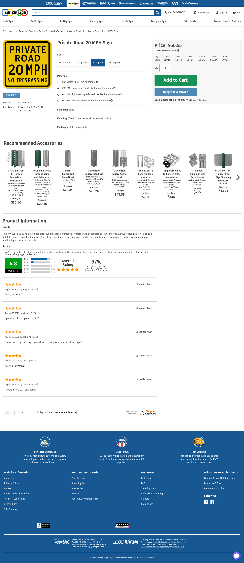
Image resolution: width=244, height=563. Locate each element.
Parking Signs (66, 21)
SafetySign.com (10, 31)
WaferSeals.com (178, 547)
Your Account (78, 478)
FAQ (143, 483)
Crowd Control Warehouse (175, 542)
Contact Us (10, 488)
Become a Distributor (215, 488)
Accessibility (10, 504)
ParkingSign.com (159, 545)
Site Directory (11, 509)
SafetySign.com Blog (152, 493)
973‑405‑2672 (199, 100)
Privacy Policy (11, 483)
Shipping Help (148, 488)
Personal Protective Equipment (228, 21)
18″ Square (81, 62)
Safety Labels (190, 21)
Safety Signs (7, 21)
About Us (9, 478)
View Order (77, 488)
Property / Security (28, 31)
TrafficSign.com (146, 545)
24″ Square (98, 62)
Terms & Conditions (14, 498)
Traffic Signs (36, 21)
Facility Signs (127, 21)
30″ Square (115, 62)
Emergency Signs (158, 21)
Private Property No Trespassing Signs (56, 31)
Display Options (44, 412)
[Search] (157, 12)
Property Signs (96, 21)
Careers (145, 498)
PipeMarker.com (172, 545)
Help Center (147, 478)
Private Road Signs (84, 31)
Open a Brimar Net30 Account (220, 478)
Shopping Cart (79, 483)
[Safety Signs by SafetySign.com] (14, 16)
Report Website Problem (17, 493)
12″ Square (64, 62)
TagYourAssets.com (148, 547)
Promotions (147, 504)
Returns (76, 493)
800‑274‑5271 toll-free (86, 540)
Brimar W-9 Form (213, 483)
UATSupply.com (162, 547)
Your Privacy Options (83, 498)
